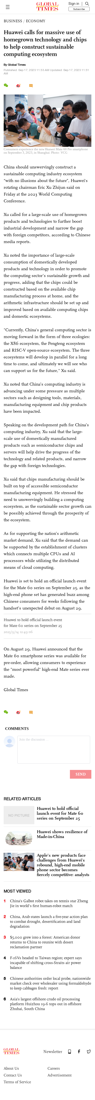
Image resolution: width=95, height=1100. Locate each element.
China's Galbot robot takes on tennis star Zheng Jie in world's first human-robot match (49, 903)
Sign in (73, 4)
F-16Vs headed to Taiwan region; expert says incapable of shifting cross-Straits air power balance (46, 963)
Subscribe (79, 9)
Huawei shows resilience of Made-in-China (62, 834)
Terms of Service (17, 1082)
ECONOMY (35, 21)
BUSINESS (13, 21)
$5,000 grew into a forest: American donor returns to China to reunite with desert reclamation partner (45, 942)
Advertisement (60, 1075)
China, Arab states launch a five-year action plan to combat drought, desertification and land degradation (49, 921)
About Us (11, 1068)
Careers (54, 1068)
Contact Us (13, 1075)
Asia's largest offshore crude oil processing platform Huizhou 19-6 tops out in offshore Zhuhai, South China (45, 1004)
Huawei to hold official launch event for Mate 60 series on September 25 (60, 813)
